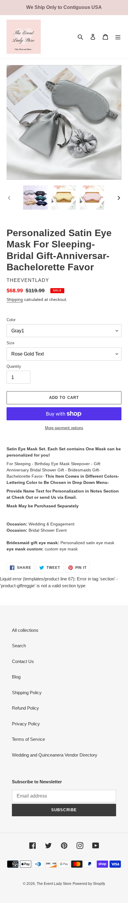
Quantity (14, 366)
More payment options (64, 428)
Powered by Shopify (89, 884)
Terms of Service (28, 739)
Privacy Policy (26, 723)
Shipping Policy (27, 692)
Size (10, 343)
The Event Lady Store (54, 884)
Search (19, 645)
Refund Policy (25, 708)
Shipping (15, 299)
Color (11, 320)
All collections (25, 630)
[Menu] (118, 36)
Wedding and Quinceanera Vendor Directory (54, 754)
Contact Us (23, 661)
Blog (16, 676)
